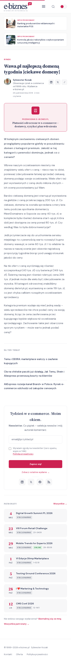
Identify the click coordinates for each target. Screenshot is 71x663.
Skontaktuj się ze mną (49, 618)
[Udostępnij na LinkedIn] (51, 82)
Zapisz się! (36, 464)
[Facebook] (40, 482)
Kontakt (8, 654)
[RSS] (49, 482)
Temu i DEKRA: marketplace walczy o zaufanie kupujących (31, 361)
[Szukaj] (53, 6)
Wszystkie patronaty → (16, 623)
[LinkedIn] (22, 482)
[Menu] (43, 7)
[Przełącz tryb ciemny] (63, 7)
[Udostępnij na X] (57, 82)
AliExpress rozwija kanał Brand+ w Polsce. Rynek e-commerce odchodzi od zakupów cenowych (34, 386)
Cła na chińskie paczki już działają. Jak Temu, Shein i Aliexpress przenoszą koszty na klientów (34, 374)
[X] (31, 482)
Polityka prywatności (23, 454)
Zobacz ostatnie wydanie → (36, 472)
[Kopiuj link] (64, 82)
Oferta (19, 654)
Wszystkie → (60, 503)
